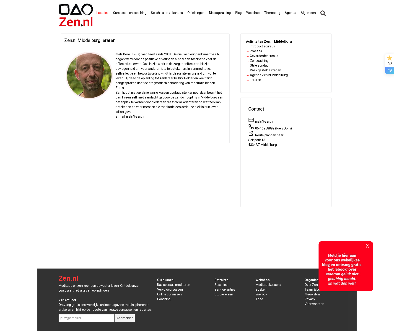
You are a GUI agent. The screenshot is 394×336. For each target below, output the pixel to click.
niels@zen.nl (135, 116)
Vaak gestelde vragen (263, 70)
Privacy (310, 299)
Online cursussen (169, 294)
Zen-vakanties (225, 289)
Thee (259, 299)
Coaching (164, 299)
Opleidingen (196, 13)
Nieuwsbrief (313, 294)
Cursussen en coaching (129, 13)
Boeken (261, 289)
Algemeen (308, 13)
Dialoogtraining (220, 13)
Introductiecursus (260, 46)
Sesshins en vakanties (167, 13)
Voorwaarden (314, 304)
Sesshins (221, 285)
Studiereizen (224, 294)
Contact (256, 109)
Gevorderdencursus (262, 56)
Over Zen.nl (313, 285)
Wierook (261, 294)
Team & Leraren (316, 289)
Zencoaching (257, 60)
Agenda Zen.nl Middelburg (267, 75)
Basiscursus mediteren (173, 285)
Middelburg (209, 97)
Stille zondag (257, 65)
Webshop (253, 13)
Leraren (253, 80)
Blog (238, 13)
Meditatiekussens (268, 285)
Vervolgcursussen (170, 289)
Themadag (272, 13)
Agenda (290, 13)
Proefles (254, 51)
